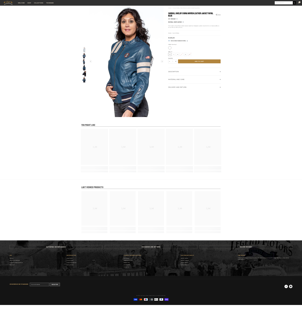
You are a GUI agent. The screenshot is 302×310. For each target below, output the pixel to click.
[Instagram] (290, 286)
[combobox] (284, 2)
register (55, 284)
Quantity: (170, 58)
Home (169, 8)
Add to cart (199, 61)
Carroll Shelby (175, 33)
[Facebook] (286, 286)
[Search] (285, 2)
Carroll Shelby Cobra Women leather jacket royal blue (190, 14)
